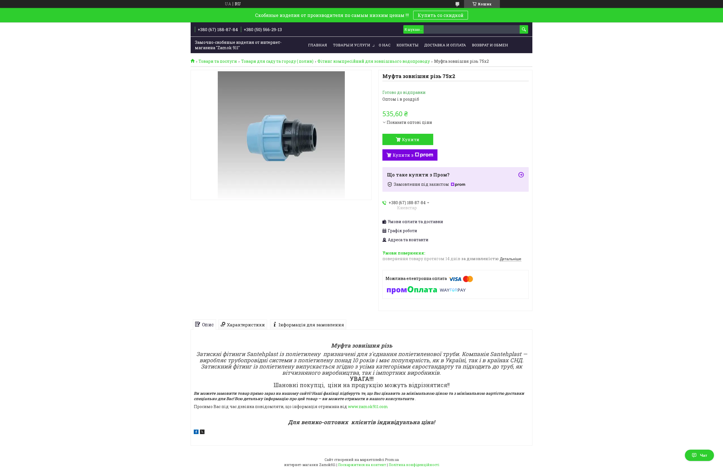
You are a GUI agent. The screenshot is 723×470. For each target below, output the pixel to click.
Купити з (403, 155)
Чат (703, 455)
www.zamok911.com (368, 406)
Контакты (407, 45)
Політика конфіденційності (414, 464)
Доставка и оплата (445, 45)
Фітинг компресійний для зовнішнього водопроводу (373, 61)
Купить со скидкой (440, 15)
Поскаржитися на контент (362, 464)
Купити (410, 139)
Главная (317, 45)
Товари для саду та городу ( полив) (277, 61)
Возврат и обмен (490, 45)
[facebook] (196, 432)
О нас (385, 45)
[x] (202, 432)
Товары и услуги (351, 45)
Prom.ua (392, 459)
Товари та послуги (218, 61)
